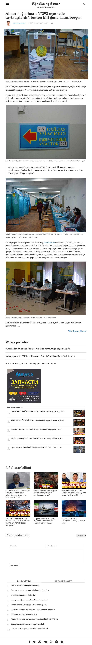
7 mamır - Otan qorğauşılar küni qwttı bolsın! (30, 629)
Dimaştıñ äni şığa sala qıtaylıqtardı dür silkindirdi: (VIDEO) (34, 619)
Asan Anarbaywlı (19, 23)
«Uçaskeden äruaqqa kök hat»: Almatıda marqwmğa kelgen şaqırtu (38, 348)
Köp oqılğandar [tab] (24, 581)
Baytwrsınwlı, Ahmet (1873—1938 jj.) (25, 585)
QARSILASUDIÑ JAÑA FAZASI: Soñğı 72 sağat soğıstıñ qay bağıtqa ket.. (37, 411)
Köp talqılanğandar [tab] (63, 581)
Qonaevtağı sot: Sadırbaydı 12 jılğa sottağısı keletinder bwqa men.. (36, 447)
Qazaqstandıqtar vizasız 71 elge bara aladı (27, 624)
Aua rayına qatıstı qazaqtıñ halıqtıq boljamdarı (30, 590)
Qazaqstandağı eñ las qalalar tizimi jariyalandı (29, 600)
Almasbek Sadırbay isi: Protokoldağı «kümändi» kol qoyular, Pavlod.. (37, 429)
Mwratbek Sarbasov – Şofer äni (23, 595)
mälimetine (49, 242)
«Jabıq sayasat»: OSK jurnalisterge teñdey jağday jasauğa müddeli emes (40, 356)
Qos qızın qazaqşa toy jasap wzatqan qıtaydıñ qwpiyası (33, 609)
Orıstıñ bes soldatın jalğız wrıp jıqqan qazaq (28, 605)
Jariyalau (14, 565)
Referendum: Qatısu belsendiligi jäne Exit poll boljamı (31, 363)
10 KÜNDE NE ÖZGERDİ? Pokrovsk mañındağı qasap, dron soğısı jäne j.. (38, 420)
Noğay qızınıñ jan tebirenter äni (24, 614)
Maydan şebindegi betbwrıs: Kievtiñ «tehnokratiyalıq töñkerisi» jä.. (36, 438)
